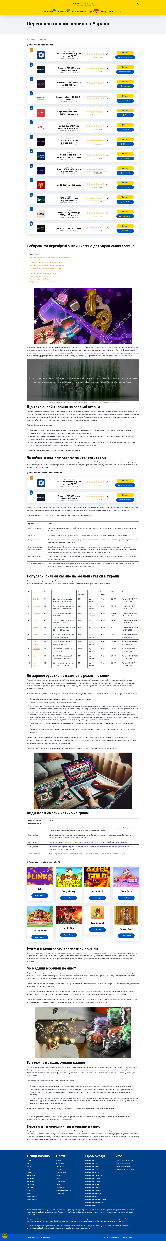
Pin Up (126, 101)
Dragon (126, 187)
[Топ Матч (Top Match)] (41, 203)
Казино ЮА (31, 1175)
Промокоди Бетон (91, 1160)
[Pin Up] (41, 102)
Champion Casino (126, 57)
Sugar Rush (126, 891)
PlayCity (103, 12)
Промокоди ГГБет (91, 1169)
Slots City (36, 599)
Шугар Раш (60, 1193)
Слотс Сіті (30, 1184)
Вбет (28, 1163)
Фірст (29, 1193)
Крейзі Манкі (60, 1181)
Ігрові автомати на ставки (124, 1160)
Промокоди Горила (92, 1172)
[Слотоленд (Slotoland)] (41, 159)
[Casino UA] (41, 174)
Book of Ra (68, 928)
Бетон (29, 1160)
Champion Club (126, 72)
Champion (36, 649)
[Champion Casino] (41, 58)
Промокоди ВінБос (92, 1166)
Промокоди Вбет (91, 1163)
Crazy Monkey (68, 891)
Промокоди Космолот (93, 1181)
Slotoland (126, 158)
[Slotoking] (41, 131)
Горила (29, 1172)
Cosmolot (36, 606)
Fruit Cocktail (97, 923)
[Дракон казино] (41, 188)
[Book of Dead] (126, 924)
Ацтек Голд (60, 1163)
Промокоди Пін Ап (92, 1184)
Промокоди (93, 12)
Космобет (30, 1178)
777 (28, 1202)
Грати (126, 53)
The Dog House (40, 930)
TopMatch (126, 202)
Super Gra (126, 86)
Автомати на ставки (79, 12)
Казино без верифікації (123, 1166)
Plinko (40, 889)
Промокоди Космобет (93, 1178)
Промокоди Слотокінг (93, 1190)
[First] (41, 116)
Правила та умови (127, 1237)
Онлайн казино (49, 12)
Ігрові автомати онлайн (123, 1163)
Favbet (35, 634)
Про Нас (119, 12)
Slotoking (126, 129)
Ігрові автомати (63, 12)
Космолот (30, 1181)
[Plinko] (40, 884)
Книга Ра (59, 1178)
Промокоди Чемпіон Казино (95, 1199)
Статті (111, 12)
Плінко (58, 1184)
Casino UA (126, 173)
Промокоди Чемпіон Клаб (94, 1202)
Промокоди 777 (91, 1205)
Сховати (36, 254)
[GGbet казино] (41, 217)
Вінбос (29, 1166)
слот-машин (68, 842)
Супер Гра (30, 1190)
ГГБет (29, 1169)
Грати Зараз (39, 895)
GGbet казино (126, 216)
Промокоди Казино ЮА (93, 1175)
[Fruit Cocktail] (97, 918)
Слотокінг (30, 1187)
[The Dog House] (40, 926)
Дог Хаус (59, 1175)
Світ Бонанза (60, 1187)
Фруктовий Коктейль (63, 1190)
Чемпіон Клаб (32, 1196)
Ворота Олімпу (61, 1172)
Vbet (34, 656)
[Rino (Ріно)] (41, 232)
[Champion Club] (41, 73)
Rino (126, 231)
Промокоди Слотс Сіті (93, 1187)
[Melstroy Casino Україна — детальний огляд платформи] (41, 145)
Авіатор (58, 1160)
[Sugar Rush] (126, 887)
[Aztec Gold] (97, 887)
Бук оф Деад (60, 1166)
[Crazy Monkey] (69, 887)
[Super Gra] (41, 87)
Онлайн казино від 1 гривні (124, 1169)
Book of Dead (126, 929)
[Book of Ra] (69, 924)
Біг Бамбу (59, 1169)
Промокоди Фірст (91, 1196)
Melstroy (126, 144)
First (126, 115)
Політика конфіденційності (111, 1237)
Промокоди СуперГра (93, 1193)
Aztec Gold (97, 891)
